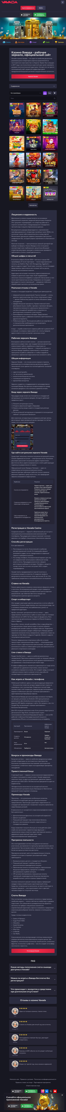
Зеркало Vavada (33, 76)
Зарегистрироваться (28, 8)
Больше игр (33, 205)
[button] (2, 28)
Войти (41, 8)
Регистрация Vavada (33, 951)
